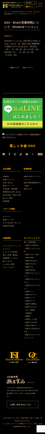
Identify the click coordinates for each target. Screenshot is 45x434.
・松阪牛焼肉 (29, 258)
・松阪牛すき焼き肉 (31, 245)
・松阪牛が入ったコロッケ (32, 286)
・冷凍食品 (28, 313)
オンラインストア (32, 238)
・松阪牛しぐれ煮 (30, 319)
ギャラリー (7, 216)
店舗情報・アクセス (10, 258)
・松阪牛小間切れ (30, 304)
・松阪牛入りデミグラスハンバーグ (32, 336)
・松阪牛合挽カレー (31, 325)
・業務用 (27, 316)
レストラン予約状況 (10, 252)
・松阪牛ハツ (29, 291)
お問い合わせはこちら (20, 405)
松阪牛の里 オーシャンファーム (32, 178)
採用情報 (6, 201)
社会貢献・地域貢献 (10, 189)
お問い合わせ (8, 183)
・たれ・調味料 (29, 310)
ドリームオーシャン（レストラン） (12, 247)
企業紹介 (6, 176)
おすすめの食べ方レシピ (12, 223)
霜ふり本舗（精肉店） (11, 255)
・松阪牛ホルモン (30, 264)
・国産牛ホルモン (30, 307)
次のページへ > (28, 67)
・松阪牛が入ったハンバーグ (32, 274)
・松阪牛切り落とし (31, 261)
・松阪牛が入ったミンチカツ (32, 280)
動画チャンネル (8, 220)
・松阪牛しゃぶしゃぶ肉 (32, 249)
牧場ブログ (28, 189)
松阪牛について (8, 179)
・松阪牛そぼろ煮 (30, 322)
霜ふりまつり (8, 261)
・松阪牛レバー (29, 298)
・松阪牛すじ (29, 267)
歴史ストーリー (8, 186)
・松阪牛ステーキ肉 (31, 254)
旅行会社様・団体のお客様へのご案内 (12, 196)
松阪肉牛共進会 (8, 226)
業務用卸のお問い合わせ (12, 192)
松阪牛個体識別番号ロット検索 (33, 184)
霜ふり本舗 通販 (30, 242)
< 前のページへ (14, 67)
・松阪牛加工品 (29, 270)
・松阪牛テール (29, 301)
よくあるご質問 (8, 264)
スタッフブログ (8, 267)
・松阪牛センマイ (30, 294)
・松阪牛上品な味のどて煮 (32, 330)
